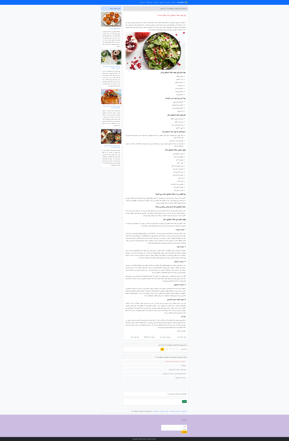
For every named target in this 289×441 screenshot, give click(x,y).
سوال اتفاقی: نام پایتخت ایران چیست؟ (177, 394)
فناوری (161, 2)
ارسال (184, 401)
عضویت (184, 432)
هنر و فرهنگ (149, 2)
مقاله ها (173, 2)
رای (162, 349)
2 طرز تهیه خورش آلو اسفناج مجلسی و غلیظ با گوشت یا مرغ (112, 146)
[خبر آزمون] (182, 2)
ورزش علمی (167, 2)
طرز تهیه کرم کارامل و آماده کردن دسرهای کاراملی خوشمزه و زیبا (111, 106)
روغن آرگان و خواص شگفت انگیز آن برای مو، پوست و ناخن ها (111, 67)
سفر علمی (156, 2)
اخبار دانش (142, 2)
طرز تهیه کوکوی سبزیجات (115, 28)
